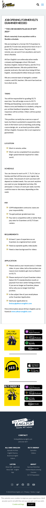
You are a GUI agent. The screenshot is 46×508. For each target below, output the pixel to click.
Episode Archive (12, 450)
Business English (12, 456)
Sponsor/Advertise (33, 467)
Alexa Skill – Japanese (13, 467)
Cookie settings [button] (18, 504)
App (12, 472)
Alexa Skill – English (12, 470)
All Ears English (12, 448)
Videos (12, 458)
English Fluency (13, 453)
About (33, 464)
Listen (13, 464)
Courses (33, 472)
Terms (33, 492)
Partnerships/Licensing (33, 470)
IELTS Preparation (33, 475)
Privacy (26, 492)
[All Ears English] (23, 423)
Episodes (33, 450)
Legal (38, 492)
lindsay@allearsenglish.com (20, 303)
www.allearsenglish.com (21, 311)
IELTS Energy (33, 448)
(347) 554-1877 (23, 442)
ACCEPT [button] (31, 504)
